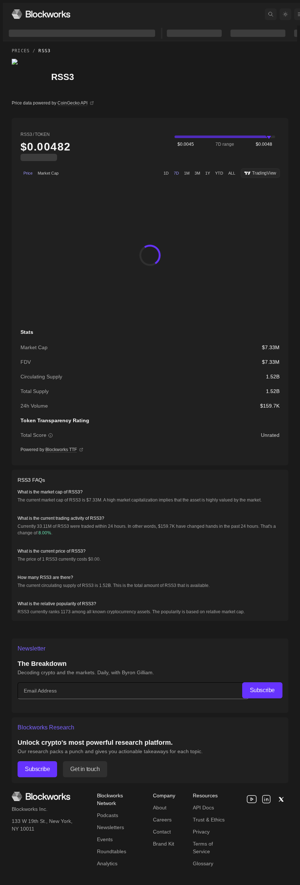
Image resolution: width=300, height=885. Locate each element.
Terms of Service (203, 847)
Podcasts (107, 815)
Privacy (201, 832)
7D (176, 173)
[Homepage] (41, 14)
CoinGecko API (72, 103)
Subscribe (262, 690)
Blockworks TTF (61, 449)
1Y (207, 173)
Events (105, 839)
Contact (162, 832)
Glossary (203, 863)
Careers (162, 820)
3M (197, 173)
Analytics (107, 863)
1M (187, 173)
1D (166, 173)
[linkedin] (266, 799)
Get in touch (85, 769)
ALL (231, 173)
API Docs (203, 807)
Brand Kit (163, 844)
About (159, 807)
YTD (219, 173)
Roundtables (111, 851)
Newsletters (110, 827)
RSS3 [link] (44, 50)
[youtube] (251, 799)
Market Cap (48, 173)
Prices (21, 50)
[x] (281, 799)
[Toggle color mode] (285, 14)
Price (28, 173)
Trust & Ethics (209, 820)
